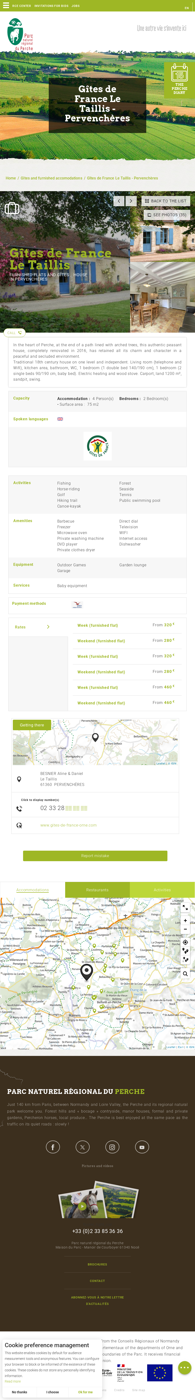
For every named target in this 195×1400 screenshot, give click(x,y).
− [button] (185, 929)
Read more (13, 1381)
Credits (119, 1390)
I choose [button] (52, 1392)
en (187, 8)
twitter (82, 1147)
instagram (112, 1147)
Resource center (16, 6)
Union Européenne (159, 1373)
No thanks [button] (19, 1392)
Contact (97, 1281)
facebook (53, 1147)
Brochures (97, 1264)
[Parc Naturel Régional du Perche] (20, 34)
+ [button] (185, 921)
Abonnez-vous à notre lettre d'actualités (97, 1301)
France (130, 1373)
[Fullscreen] (185, 907)
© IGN (172, 763)
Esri (180, 1047)
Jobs (75, 6)
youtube (142, 1147)
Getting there (32, 725)
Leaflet (161, 763)
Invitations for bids (51, 6)
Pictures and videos (97, 1166)
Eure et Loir (102, 1373)
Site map (138, 1390)
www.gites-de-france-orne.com (68, 825)
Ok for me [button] (85, 1392)
